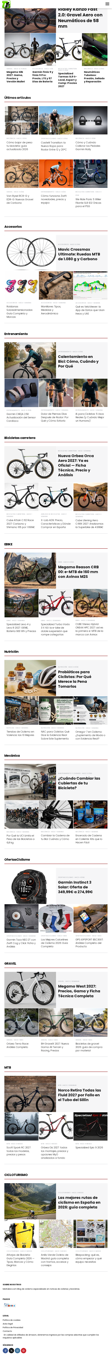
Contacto (7, 1331)
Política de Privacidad (13, 1327)
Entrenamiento (16, 334)
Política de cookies (11, 1320)
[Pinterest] (23, 1350)
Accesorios (13, 227)
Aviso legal (8, 1323)
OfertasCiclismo (17, 860)
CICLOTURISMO (16, 1175)
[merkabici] (6, 4)
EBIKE (8, 544)
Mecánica (12, 756)
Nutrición (11, 652)
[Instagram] (17, 1350)
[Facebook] (5, 1350)
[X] (11, 1350)
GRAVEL (10, 964)
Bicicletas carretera (19, 438)
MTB (7, 1068)
